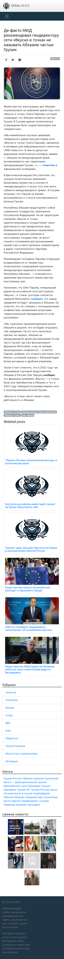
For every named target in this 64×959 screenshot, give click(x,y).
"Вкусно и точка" (12, 415)
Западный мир (34, 797)
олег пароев (27, 415)
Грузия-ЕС (23, 789)
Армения (21, 804)
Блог (8, 730)
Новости (55, 58)
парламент (10, 789)
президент (34, 804)
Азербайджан (41, 793)
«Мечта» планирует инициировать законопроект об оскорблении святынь (28, 628)
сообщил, (37, 298)
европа (16, 800)
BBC (8, 723)
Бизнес (10, 707)
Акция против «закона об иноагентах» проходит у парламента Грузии (27, 589)
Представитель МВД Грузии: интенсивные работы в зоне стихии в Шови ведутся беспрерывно (30, 669)
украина (38, 778)
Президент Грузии (39, 785)
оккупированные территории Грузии (39, 412)
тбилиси (27, 778)
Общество (12, 738)
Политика (12, 700)
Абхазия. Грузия (12, 412)
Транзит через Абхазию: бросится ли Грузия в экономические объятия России (31, 549)
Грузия (8, 778)
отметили (49, 165)
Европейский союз (15, 785)
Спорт (9, 715)
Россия (17, 778)
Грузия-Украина (15, 745)
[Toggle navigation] (6, 16)
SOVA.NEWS (12, 902)
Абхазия (19, 797)
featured (9, 797)
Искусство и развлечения (21, 753)
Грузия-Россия (40, 789)
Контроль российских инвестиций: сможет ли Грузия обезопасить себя (30, 505)
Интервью (12, 761)
